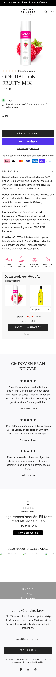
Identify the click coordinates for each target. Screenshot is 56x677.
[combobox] (40, 309)
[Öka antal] (16, 122)
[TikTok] (35, 669)
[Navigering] (3, 12)
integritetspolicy (19, 662)
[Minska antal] (5, 122)
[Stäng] (50, 605)
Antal (6, 116)
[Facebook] (21, 669)
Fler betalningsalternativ (28, 148)
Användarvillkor (32, 662)
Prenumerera (28, 650)
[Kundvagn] (52, 12)
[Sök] (45, 12)
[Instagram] (28, 669)
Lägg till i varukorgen (28, 327)
